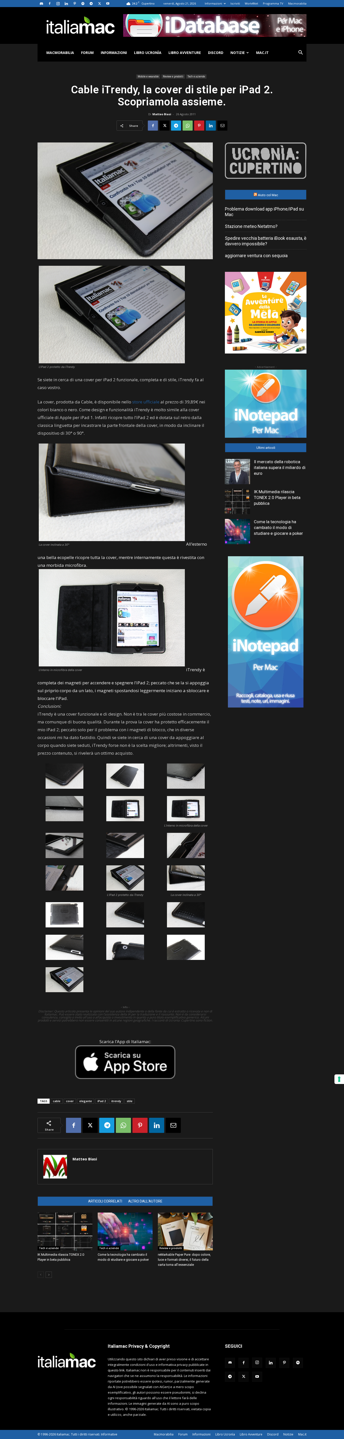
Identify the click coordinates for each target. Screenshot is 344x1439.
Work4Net (251, 3)
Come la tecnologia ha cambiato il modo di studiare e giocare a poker (278, 527)
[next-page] (49, 1275)
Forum (87, 52)
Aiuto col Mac (268, 195)
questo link (116, 1370)
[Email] (222, 126)
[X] (99, 3)
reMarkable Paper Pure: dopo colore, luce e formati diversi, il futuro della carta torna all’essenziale (184, 1260)
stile (129, 1101)
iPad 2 (101, 1101)
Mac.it (262, 52)
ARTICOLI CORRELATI (105, 1201)
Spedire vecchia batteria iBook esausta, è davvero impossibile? (265, 241)
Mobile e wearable (148, 76)
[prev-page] (41, 1275)
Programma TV (273, 3)
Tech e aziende (196, 76)
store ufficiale (145, 402)
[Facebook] (49, 3)
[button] (300, 53)
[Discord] (41, 3)
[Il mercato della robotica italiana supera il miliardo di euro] (237, 471)
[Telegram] (91, 3)
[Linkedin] (66, 3)
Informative (109, 1434)
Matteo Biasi (161, 114)
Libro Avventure (184, 52)
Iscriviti (235, 3)
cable (56, 1101)
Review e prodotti (173, 76)
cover (70, 1101)
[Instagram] (58, 3)
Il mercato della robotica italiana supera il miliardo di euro (279, 467)
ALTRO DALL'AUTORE (145, 1201)
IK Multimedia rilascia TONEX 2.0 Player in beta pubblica (277, 497)
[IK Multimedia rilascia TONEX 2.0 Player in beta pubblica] (65, 1231)
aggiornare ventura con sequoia (256, 255)
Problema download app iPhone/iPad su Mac (264, 211)
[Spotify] (83, 3)
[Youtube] (108, 3)
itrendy (116, 1101)
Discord (215, 52)
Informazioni (213, 3)
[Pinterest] (74, 3)
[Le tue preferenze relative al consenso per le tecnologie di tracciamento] (339, 1079)
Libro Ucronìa (147, 52)
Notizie (237, 52)
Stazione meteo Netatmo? (251, 226)
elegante (85, 1101)
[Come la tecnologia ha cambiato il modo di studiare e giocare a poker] (125, 1231)
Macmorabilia (297, 3)
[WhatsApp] (188, 126)
